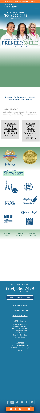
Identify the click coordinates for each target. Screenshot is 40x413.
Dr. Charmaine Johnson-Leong (10, 164)
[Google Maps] (32, 404)
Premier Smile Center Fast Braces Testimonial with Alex (10, 129)
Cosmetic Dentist (20, 234)
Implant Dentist (32, 234)
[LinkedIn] (27, 404)
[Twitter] (17, 404)
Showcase (13, 173)
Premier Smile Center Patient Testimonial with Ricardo (30, 131)
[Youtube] (22, 404)
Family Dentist (7, 234)
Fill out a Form (20, 297)
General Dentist (20, 305)
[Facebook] (7, 404)
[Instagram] (12, 404)
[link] (28, 409)
